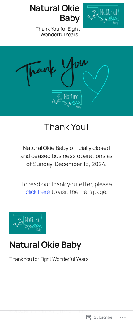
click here (38, 192)
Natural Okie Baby (55, 13)
